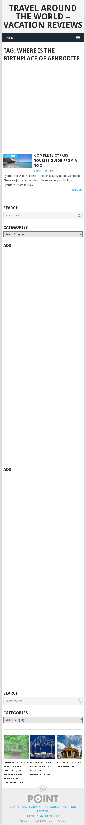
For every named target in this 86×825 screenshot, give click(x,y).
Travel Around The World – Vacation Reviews (42, 16)
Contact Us (43, 820)
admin (37, 170)
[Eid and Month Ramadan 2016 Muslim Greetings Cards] (42, 747)
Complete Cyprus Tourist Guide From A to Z (55, 160)
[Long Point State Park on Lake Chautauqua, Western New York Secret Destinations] (16, 747)
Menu (10, 37)
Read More (76, 189)
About (24, 820)
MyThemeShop (49, 816)
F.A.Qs (62, 820)
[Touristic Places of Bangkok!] (69, 747)
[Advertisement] (43, 108)
